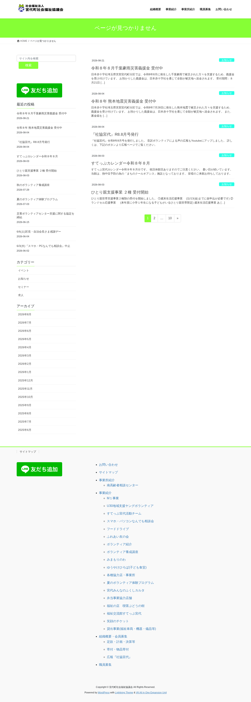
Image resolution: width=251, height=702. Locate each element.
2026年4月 (24, 347)
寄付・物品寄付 (118, 649)
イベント (23, 270)
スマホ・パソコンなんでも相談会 (130, 521)
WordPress (104, 692)
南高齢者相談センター (122, 485)
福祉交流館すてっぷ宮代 (124, 613)
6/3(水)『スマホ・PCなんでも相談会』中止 (43, 245)
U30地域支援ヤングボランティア (130, 505)
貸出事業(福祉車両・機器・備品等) (131, 628)
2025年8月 (24, 413)
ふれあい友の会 (118, 536)
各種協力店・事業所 (121, 575)
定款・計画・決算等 (121, 641)
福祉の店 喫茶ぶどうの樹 (126, 605)
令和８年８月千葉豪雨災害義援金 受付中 (127, 68)
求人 (21, 295)
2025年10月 (25, 396)
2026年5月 (24, 339)
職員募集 (105, 664)
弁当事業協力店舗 (119, 598)
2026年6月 (24, 330)
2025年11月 (25, 388)
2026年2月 (24, 363)
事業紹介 (105, 493)
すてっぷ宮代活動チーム (124, 513)
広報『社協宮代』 (119, 657)
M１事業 (113, 498)
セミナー (23, 286)
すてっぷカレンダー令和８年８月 (120, 163)
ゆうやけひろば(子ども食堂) (126, 567)
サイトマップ (28, 451)
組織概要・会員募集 (113, 636)
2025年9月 (24, 405)
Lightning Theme (124, 692)
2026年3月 (24, 355)
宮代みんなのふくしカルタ (126, 590)
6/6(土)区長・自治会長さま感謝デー (39, 231)
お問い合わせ (108, 464)
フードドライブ (118, 529)
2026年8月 (24, 314)
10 (170, 219)
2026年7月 (24, 322)
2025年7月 (24, 421)
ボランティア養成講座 (122, 552)
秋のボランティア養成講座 (33, 184)
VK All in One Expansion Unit (151, 692)
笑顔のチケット (118, 621)
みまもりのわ (116, 559)
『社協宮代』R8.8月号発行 (115, 134)
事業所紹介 (107, 480)
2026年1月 (24, 372)
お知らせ (227, 60)
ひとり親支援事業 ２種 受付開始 (119, 192)
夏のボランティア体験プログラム (37, 199)
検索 (28, 65)
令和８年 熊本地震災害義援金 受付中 (123, 101)
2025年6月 (24, 429)
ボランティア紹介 (119, 544)
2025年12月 (25, 380)
